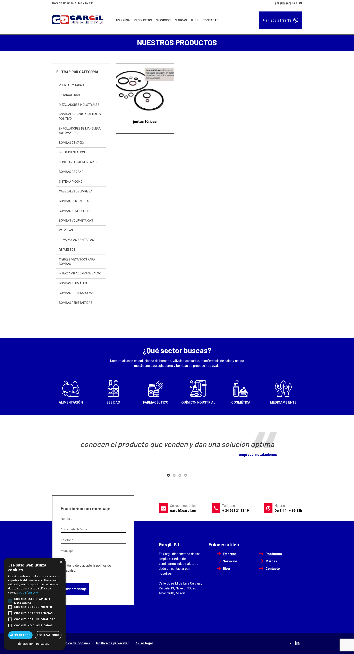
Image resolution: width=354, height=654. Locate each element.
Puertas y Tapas (71, 85)
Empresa (123, 20)
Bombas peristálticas (75, 302)
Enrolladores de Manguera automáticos (80, 130)
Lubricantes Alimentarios (78, 162)
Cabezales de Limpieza (75, 191)
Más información (29, 592)
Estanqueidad (69, 95)
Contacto (211, 20)
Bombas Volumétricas (76, 220)
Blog (195, 20)
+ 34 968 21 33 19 (277, 20)
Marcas (181, 20)
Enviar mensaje (75, 589)
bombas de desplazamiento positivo (80, 116)
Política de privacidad (112, 643)
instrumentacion (72, 152)
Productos (143, 20)
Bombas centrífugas (74, 201)
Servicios (163, 20)
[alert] (35, 604)
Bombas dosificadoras (76, 293)
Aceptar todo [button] (20, 635)
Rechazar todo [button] (48, 635)
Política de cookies (75, 643)
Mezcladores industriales (79, 104)
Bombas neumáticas (74, 283)
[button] (168, 475)
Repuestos (67, 249)
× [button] (60, 562)
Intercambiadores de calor (80, 273)
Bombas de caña (71, 171)
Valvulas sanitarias (78, 239)
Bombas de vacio (71, 142)
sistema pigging (70, 181)
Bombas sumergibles (75, 211)
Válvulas (66, 230)
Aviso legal (144, 643)
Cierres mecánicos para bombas (77, 261)
